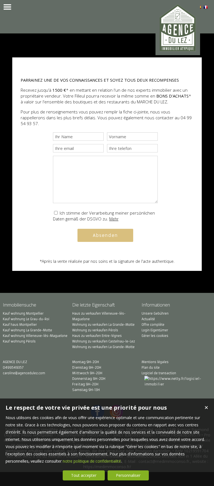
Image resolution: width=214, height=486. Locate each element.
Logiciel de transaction (159, 373)
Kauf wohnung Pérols (19, 341)
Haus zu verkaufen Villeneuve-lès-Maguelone (99, 316)
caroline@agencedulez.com (24, 373)
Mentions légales (155, 362)
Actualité (148, 319)
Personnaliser (128, 475)
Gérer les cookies (155, 336)
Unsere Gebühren (155, 313)
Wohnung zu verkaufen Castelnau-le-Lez (103, 341)
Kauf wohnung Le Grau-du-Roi (26, 319)
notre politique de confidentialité (92, 461)
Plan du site (151, 368)
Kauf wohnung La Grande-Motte (27, 330)
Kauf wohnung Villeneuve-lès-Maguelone (35, 336)
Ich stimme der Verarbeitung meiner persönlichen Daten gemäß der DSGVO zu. (104, 216)
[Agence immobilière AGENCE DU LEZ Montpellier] (178, 48)
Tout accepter (83, 475)
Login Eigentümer (155, 330)
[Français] (205, 8)
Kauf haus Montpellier (20, 325)
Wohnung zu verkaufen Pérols (95, 330)
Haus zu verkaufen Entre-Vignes (97, 336)
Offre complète (153, 325)
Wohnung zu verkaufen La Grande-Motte (103, 325)
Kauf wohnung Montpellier (23, 313)
